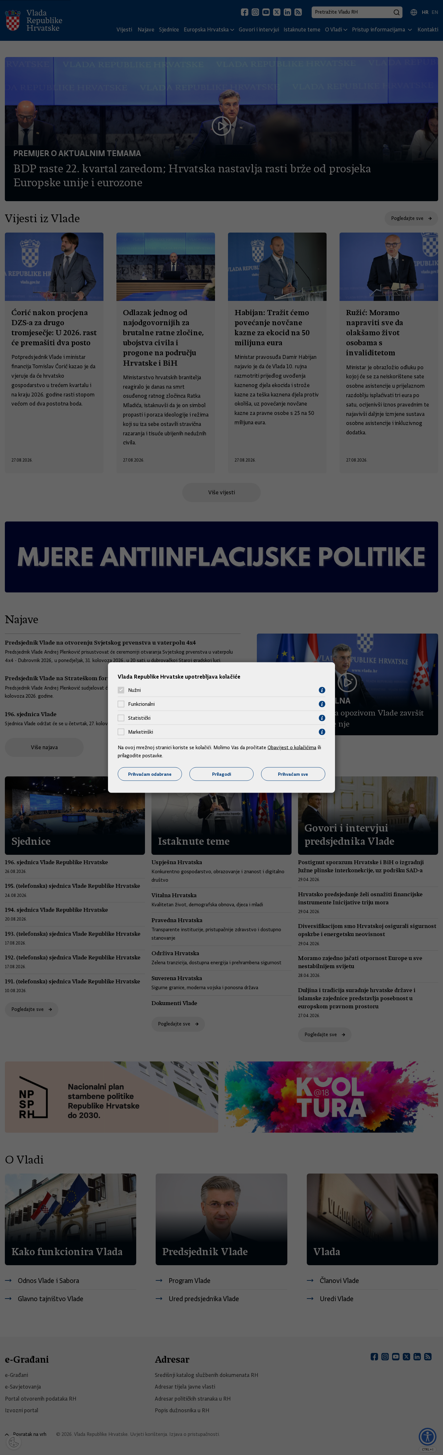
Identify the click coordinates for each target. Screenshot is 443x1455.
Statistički (139, 718)
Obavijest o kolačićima (292, 747)
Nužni (134, 690)
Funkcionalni (141, 704)
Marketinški (140, 732)
